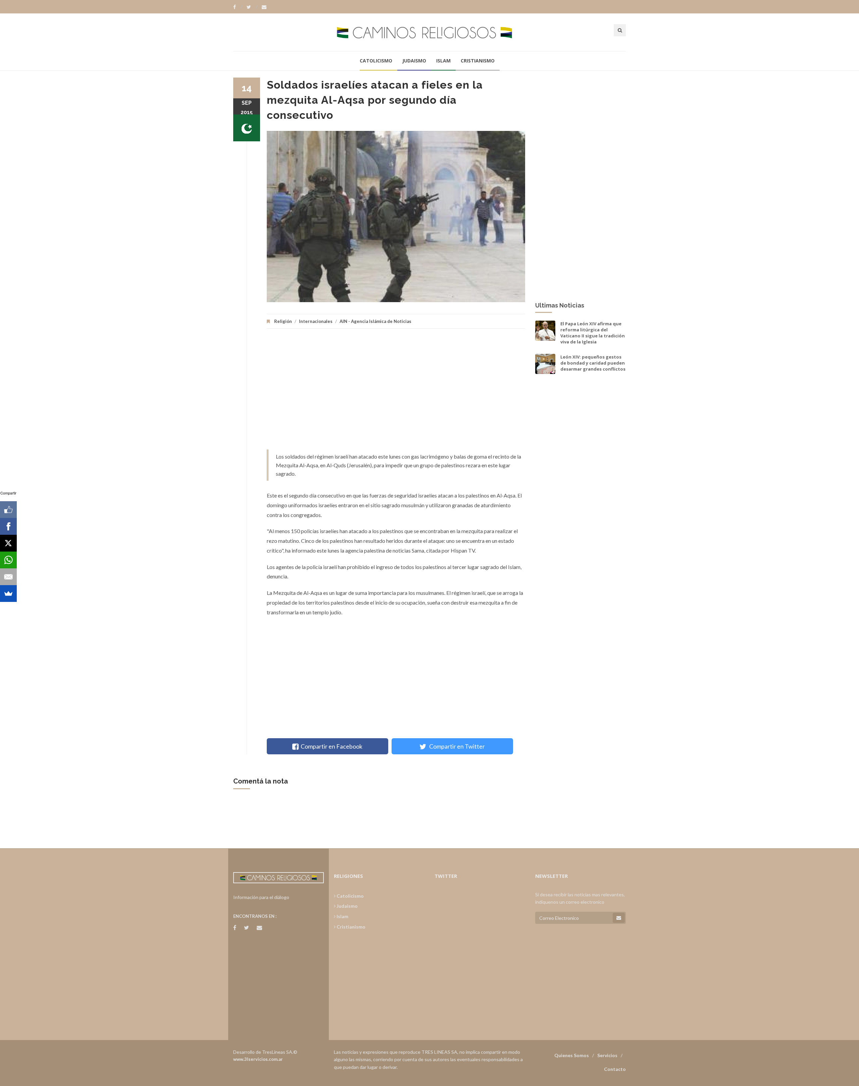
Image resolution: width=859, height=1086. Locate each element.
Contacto (615, 1069)
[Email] (8, 576)
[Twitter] (252, 7)
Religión (283, 321)
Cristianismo (478, 60)
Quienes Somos (571, 1055)
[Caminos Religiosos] (429, 32)
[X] (8, 543)
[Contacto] (264, 7)
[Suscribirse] (619, 918)
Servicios (607, 1055)
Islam (443, 60)
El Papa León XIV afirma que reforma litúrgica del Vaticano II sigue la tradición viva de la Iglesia (592, 333)
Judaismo (414, 60)
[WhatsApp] (8, 560)
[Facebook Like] (8, 509)
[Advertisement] (396, 392)
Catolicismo (376, 60)
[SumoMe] (8, 593)
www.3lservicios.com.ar (258, 1059)
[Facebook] (237, 7)
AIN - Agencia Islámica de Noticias (375, 321)
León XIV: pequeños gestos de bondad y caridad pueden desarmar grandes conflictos (592, 363)
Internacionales (316, 321)
